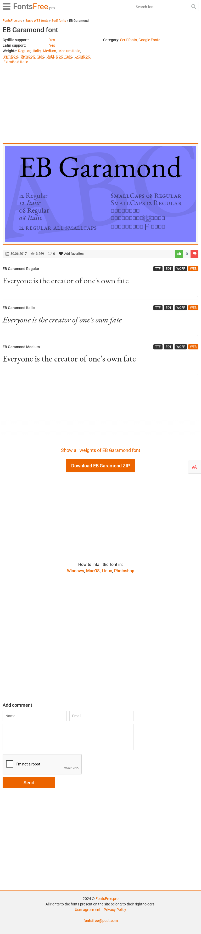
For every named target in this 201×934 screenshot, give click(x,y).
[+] (179, 254)
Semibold (10, 56)
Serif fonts (128, 40)
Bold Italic (64, 56)
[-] (194, 254)
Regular (24, 51)
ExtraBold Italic (15, 62)
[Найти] (193, 6)
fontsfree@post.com (100, 921)
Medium (49, 51)
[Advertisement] (100, 101)
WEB (193, 269)
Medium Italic (69, 51)
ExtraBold (83, 56)
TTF (158, 269)
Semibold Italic (32, 56)
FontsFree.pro (107, 899)
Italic (37, 51)
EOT (168, 269)
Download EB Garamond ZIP (100, 465)
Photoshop (124, 570)
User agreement (87, 910)
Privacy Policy (115, 910)
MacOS (93, 570)
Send (29, 782)
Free (34, 6)
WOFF (180, 269)
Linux (107, 570)
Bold (50, 56)
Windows (75, 570)
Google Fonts (149, 40)
